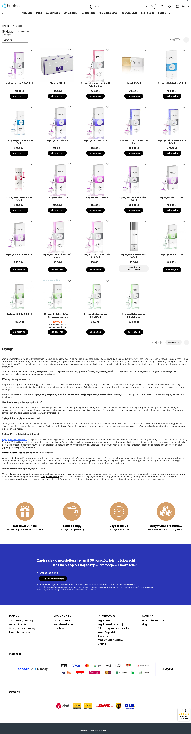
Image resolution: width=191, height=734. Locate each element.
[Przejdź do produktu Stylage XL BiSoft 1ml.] (172, 236)
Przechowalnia (61, 628)
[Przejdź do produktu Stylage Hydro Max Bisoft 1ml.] (19, 122)
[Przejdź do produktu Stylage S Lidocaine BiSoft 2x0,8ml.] (95, 236)
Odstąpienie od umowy (22, 628)
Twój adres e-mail (48, 573)
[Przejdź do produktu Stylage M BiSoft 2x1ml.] (95, 179)
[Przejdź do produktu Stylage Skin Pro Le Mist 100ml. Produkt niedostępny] (134, 236)
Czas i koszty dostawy (21, 620)
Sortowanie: (7, 35)
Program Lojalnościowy (110, 640)
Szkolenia (103, 636)
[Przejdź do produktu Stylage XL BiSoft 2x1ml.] (19, 296)
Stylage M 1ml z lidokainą (14, 439)
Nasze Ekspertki (106, 632)
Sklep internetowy (92, 731)
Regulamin (104, 620)
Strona (171, 40)
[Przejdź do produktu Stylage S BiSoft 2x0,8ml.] (19, 236)
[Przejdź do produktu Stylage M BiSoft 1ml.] (57, 179)
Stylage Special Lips (12, 452)
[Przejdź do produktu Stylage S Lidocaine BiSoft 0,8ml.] (57, 236)
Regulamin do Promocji (110, 624)
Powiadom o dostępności (134, 268)
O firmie (102, 643)
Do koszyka (19, 96)
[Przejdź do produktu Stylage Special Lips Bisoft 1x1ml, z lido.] (95, 65)
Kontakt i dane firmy (153, 620)
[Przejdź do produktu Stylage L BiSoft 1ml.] (57, 122)
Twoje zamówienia (63, 620)
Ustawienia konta (63, 624)
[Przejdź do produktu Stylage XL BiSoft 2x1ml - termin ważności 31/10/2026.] (57, 296)
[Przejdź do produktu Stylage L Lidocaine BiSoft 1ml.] (134, 122)
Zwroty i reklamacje (20, 632)
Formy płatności (18, 624)
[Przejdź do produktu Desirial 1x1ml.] (134, 65)
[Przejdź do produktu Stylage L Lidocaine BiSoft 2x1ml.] (172, 122)
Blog (144, 624)
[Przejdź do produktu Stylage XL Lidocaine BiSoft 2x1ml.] (134, 296)
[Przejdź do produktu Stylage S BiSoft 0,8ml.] (172, 179)
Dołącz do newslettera (53, 578)
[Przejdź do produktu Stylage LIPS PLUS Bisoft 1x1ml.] (19, 179)
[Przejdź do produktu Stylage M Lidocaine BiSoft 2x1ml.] (134, 179)
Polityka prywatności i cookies (114, 628)
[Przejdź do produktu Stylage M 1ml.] (57, 65)
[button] (151, 6)
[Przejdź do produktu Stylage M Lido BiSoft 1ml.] (19, 65)
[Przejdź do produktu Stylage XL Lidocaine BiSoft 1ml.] (95, 296)
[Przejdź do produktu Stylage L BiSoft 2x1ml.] (95, 122)
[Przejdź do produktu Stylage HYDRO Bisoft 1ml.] (172, 65)
